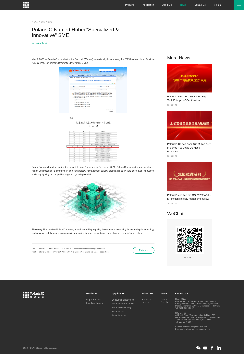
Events (164, 302)
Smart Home (118, 311)
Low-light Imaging (95, 303)
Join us (145, 302)
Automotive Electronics (123, 303)
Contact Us (200, 5)
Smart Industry (119, 315)
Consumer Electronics (123, 300)
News (183, 5)
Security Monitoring (121, 307)
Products (129, 5)
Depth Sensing (93, 299)
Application (148, 5)
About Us (167, 5)
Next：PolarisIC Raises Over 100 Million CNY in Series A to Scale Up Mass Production (70, 252)
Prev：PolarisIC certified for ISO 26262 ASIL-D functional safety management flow (68, 249)
